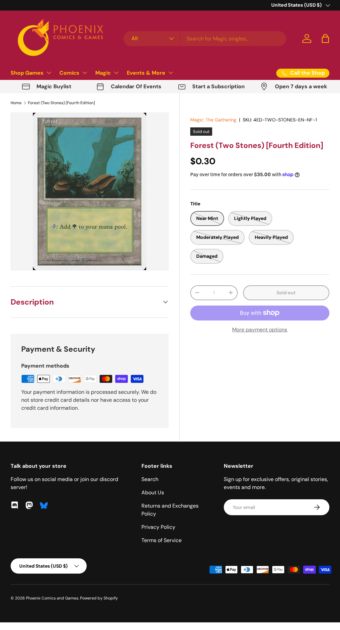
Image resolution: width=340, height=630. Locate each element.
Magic (103, 72)
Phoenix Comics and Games (52, 598)
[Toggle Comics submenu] (85, 73)
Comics (69, 72)
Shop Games (27, 72)
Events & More (146, 72)
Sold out (286, 293)
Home (16, 102)
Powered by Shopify (99, 598)
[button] (325, 38)
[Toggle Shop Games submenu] (49, 73)
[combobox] (205, 38)
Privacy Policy (158, 527)
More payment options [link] (259, 329)
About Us (152, 492)
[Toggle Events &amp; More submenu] (171, 73)
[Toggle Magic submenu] (116, 73)
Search (149, 479)
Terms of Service (161, 540)
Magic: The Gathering (213, 120)
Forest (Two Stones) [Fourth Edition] (61, 102)
